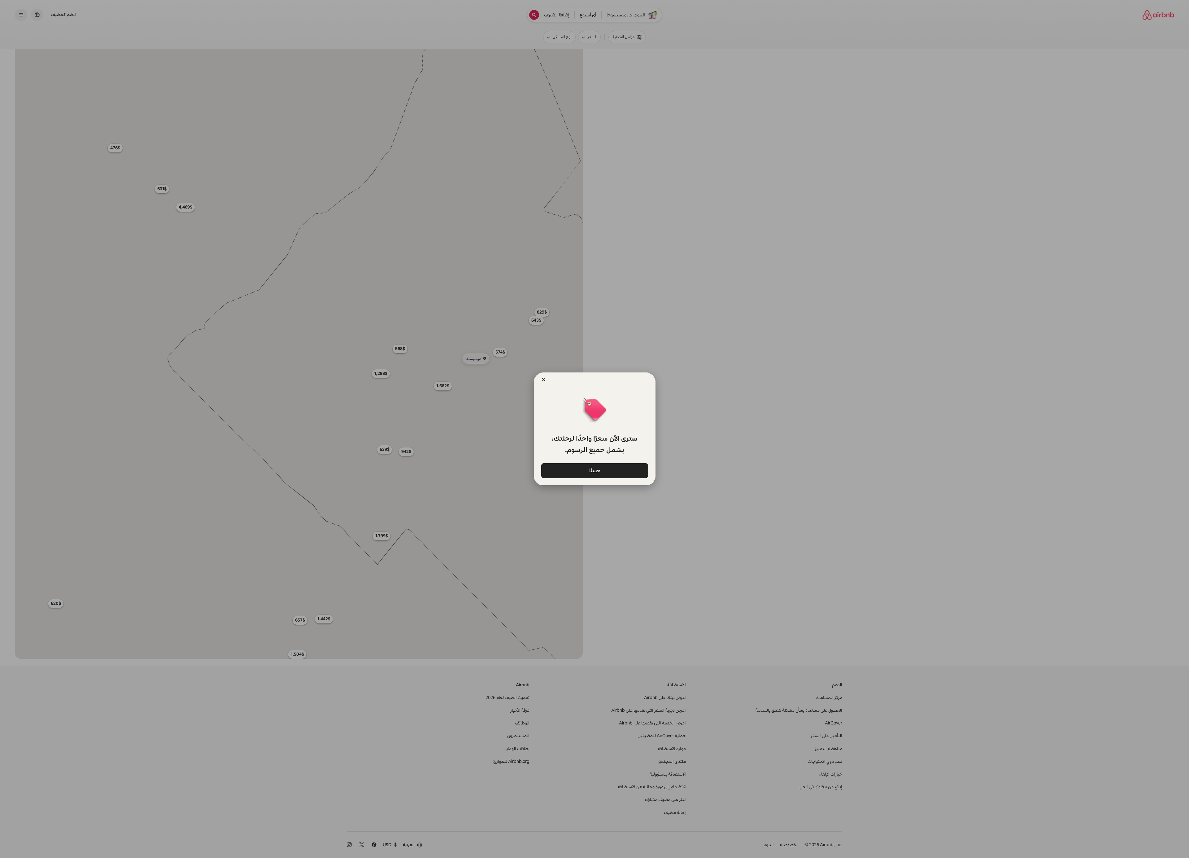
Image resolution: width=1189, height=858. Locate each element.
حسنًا (594, 470)
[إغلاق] (543, 379)
